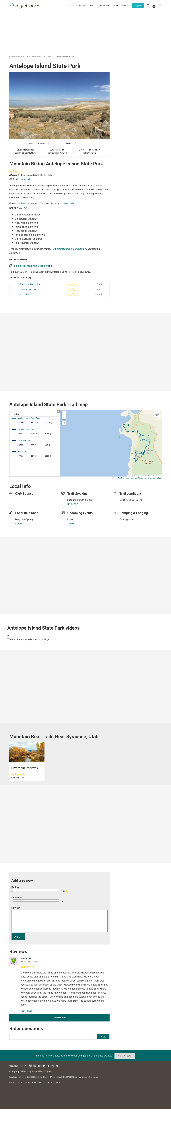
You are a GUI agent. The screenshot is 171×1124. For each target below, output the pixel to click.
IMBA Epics (55, 1076)
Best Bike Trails (40, 1076)
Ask (103, 1036)
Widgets (47, 1071)
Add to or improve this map (127, 478)
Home (11, 56)
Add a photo (55, 143)
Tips (92, 6)
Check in (80, 143)
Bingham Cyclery (24, 519)
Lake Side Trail (28, 289)
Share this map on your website (150, 478)
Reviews (82, 6)
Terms (49, 1082)
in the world (23, 179)
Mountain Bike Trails (22, 56)
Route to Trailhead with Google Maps (32, 265)
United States (36, 56)
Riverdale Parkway (24, 768)
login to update (125, 504)
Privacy (57, 1082)
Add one (70, 523)
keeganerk (73, 499)
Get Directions (38, 143)
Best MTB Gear (69, 1076)
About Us (25, 1071)
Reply (23, 1010)
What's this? (72, 504)
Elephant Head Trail (30, 284)
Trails (71, 6)
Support (138, 6)
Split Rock (25, 294)
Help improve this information (67, 248)
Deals (115, 6)
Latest (125, 6)
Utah (43, 56)
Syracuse (49, 56)
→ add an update (68, 203)
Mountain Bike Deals (88, 1076)
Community (103, 6)
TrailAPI (24, 203)
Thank (29, 1010)
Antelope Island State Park (64, 56)
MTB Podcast (25, 1076)
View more (19, 523)
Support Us (36, 1071)
